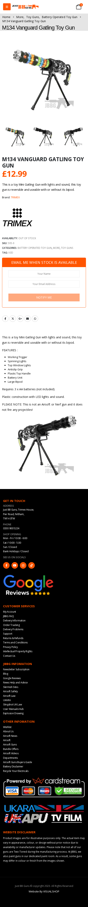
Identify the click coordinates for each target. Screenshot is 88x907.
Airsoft (6, 740)
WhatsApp (35, 318)
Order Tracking (11, 625)
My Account (9, 611)
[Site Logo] (25, 7)
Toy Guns (67, 247)
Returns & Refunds (13, 638)
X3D (10, 252)
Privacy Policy (10, 647)
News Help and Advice (15, 682)
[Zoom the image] (28, 575)
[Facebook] (6, 565)
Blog (5, 673)
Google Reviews (12, 678)
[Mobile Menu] (7, 6)
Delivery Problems (13, 629)
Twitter (12, 318)
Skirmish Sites (10, 687)
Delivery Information (14, 620)
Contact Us (9, 656)
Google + (20, 318)
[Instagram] (23, 565)
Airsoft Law (9, 696)
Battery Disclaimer (13, 766)
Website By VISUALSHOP (44, 891)
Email (27, 318)
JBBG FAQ (8, 616)
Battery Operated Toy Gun (35, 247)
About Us (8, 731)
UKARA (7, 700)
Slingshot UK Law (12, 704)
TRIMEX (15, 197)
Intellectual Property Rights (17, 651)
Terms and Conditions (15, 642)
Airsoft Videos (11, 753)
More (56, 247)
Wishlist (7, 727)
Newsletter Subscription (16, 669)
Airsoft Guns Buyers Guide (17, 762)
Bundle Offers (10, 749)
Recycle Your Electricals (15, 771)
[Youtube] (14, 565)
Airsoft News (10, 736)
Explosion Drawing (13, 713)
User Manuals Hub (13, 709)
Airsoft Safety (10, 691)
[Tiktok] (31, 565)
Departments (10, 758)
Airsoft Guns (10, 744)
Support (7, 633)
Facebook (5, 318)
